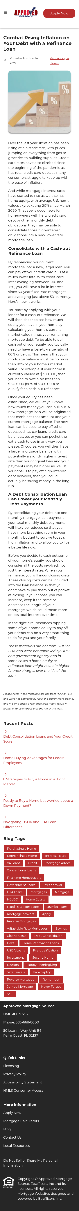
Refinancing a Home (59, 60)
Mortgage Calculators (21, 1121)
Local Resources (16, 1146)
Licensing (11, 1066)
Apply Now (59, 13)
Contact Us (12, 1138)
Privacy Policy (14, 1074)
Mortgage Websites (34, 1194)
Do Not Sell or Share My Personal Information (30, 1163)
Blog (7, 1129)
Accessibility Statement (22, 1082)
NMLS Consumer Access (23, 1091)
